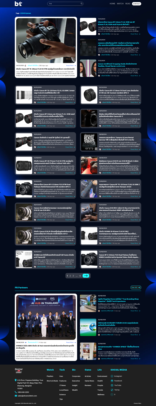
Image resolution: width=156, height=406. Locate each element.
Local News (63, 390)
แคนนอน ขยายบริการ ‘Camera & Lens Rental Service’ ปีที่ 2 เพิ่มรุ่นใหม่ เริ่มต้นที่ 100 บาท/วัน (116, 138)
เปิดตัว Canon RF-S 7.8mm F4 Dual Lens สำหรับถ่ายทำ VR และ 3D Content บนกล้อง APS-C (118, 91)
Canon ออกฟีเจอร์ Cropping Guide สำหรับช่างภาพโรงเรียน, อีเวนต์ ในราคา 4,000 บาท (117, 65)
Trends (100, 390)
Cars (61, 376)
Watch (120, 3)
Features (62, 381)
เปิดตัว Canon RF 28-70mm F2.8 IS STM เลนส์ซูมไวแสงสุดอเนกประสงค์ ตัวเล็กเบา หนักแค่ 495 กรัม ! (53, 162)
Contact (136, 4)
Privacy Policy (137, 403)
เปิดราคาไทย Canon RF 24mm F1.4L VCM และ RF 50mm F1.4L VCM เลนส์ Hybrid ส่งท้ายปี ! (116, 23)
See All (134, 287)
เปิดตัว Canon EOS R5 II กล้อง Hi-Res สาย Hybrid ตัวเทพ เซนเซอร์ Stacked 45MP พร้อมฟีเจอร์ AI (119, 209)
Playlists (50, 376)
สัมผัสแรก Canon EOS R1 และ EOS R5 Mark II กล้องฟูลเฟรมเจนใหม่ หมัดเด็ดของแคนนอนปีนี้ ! (118, 162)
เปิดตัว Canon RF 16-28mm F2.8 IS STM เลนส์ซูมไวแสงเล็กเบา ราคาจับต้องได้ (45, 69)
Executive (76, 381)
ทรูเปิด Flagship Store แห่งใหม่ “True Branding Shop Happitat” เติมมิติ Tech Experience (118, 300)
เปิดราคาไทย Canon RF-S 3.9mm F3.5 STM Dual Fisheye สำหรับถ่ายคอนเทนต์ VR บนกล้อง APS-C (52, 185)
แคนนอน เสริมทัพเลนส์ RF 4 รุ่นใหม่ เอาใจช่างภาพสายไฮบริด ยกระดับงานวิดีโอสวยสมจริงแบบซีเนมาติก (118, 44)
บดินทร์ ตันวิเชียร (33, 65)
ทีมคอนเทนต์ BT (33, 342)
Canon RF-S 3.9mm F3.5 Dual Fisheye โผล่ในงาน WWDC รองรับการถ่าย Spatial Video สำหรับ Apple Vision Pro (118, 257)
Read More (70, 65)
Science (62, 394)
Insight (74, 385)
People (100, 385)
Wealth (75, 390)
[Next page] (86, 276)
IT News (62, 385)
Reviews (88, 385)
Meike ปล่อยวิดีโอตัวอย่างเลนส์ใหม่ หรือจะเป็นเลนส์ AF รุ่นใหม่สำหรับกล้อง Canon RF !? (119, 115)
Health (100, 381)
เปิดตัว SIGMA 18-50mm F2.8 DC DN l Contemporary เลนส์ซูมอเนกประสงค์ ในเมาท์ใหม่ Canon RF (117, 233)
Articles (88, 376)
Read (127, 3)
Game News (89, 381)
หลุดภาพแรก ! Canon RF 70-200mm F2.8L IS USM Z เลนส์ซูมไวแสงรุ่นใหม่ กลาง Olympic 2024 (119, 185)
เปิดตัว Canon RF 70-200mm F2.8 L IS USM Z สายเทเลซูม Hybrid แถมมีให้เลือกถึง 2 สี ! (54, 91)
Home (112, 3)
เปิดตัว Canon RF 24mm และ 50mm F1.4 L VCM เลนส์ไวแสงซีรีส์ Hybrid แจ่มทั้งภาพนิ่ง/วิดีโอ (54, 115)
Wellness (101, 394)
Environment (102, 376)
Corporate (76, 376)
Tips (61, 399)
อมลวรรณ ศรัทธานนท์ (107, 311)
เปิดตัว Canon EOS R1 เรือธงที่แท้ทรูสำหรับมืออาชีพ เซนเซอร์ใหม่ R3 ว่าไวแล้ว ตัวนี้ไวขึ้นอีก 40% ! (53, 232)
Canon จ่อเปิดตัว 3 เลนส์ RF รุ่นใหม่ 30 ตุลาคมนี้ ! (52, 137)
